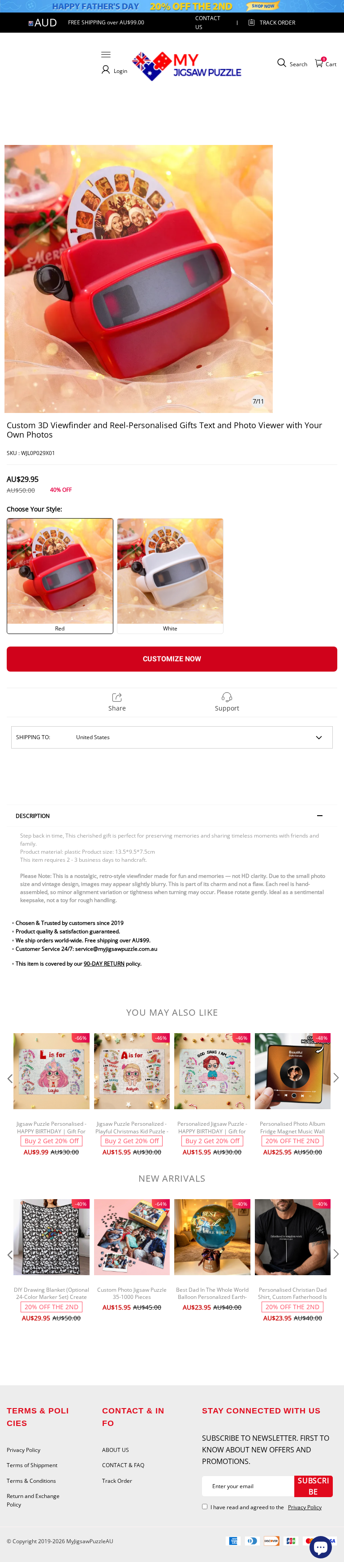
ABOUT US (115, 1450)
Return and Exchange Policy (33, 1500)
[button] (8, 1095)
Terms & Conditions (31, 1481)
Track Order (277, 22)
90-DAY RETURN (104, 963)
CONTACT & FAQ (123, 1465)
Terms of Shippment (32, 1465)
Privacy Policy (23, 1450)
